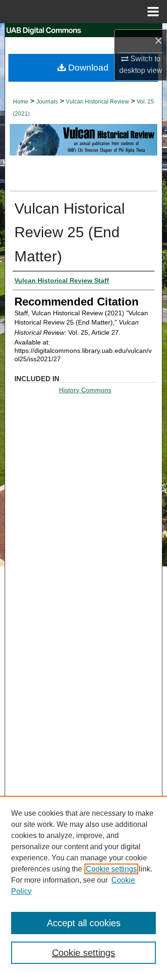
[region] (83, 885)
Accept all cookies (84, 923)
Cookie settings (111, 869)
